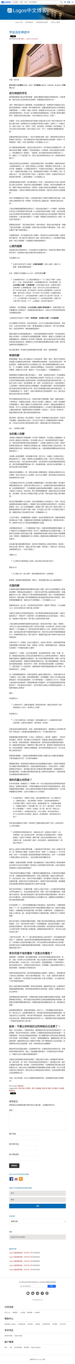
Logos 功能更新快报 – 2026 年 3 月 (20, 1265)
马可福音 (55, 1088)
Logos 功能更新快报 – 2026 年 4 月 (20, 1261)
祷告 (33, 1088)
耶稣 (43, 1088)
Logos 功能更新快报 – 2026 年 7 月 (20, 1253)
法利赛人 (28, 1088)
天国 (19, 1088)
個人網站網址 (14, 1154)
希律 (23, 1088)
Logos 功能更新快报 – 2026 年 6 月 (20, 1257)
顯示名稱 (12, 1134)
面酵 (49, 1088)
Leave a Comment (32, 39)
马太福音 (61, 1088)
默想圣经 (20, 1086)
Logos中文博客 (30, 10)
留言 (11, 1110)
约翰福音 (38, 1088)
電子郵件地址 (14, 1144)
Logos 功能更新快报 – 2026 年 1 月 (20, 1269)
